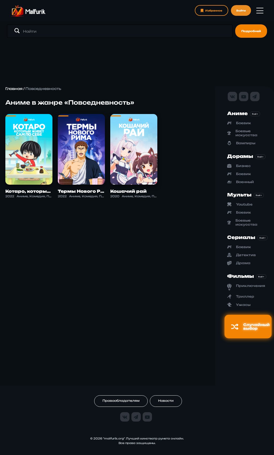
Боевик (243, 123)
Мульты (239, 195)
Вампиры (245, 143)
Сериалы (241, 237)
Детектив (246, 255)
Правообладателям (120, 401)
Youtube (244, 204)
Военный (245, 182)
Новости (166, 401)
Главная (13, 88)
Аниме (237, 113)
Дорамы (240, 156)
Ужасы (243, 305)
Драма (243, 263)
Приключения (250, 286)
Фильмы (240, 276)
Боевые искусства (246, 133)
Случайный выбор (256, 327)
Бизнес (243, 166)
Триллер (245, 296)
